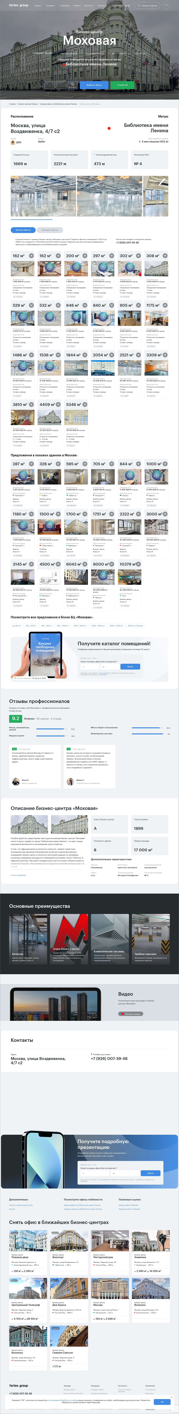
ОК (162, 1402)
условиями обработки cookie (62, 1400)
